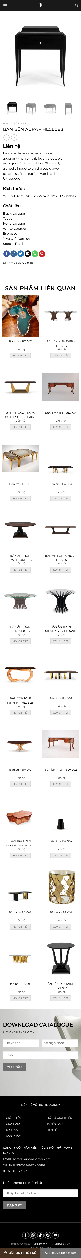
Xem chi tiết (20, 355)
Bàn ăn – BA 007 (61, 841)
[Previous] (9, 56)
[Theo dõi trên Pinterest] (42, 253)
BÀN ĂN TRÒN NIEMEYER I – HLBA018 (60, 629)
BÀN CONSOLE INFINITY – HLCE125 (20, 700)
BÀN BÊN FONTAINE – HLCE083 (60, 986)
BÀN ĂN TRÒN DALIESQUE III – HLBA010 (20, 558)
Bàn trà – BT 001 (61, 912)
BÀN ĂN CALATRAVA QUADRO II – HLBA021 (20, 415)
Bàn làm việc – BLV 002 (61, 769)
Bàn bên (20, 123)
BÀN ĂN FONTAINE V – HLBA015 (60, 557)
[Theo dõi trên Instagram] (13, 253)
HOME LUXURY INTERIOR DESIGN (49, 1244)
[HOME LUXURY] (40, 5)
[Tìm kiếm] (76, 5)
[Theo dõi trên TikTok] (40, 1235)
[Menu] (5, 5)
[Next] (71, 56)
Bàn (6, 123)
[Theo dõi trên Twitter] (20, 253)
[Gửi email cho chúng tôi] (28, 253)
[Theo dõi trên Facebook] (6, 253)
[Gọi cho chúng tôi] (35, 253)
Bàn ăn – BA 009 (20, 983)
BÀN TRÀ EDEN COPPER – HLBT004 (20, 843)
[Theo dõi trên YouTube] (55, 1235)
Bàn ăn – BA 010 (20, 769)
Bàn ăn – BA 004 (60, 484)
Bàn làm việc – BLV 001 (61, 412)
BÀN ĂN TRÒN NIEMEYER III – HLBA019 (20, 629)
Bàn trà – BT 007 (20, 341)
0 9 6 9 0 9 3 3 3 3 (15, 1171)
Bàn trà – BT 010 (20, 484)
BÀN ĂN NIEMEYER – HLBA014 (60, 343)
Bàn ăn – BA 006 (20, 912)
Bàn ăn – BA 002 (61, 698)
